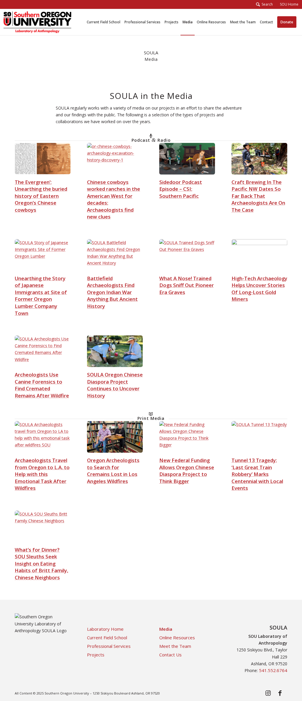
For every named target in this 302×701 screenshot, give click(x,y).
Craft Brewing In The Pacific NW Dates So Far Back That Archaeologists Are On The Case (258, 196)
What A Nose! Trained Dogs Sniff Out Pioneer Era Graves (186, 285)
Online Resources (177, 637)
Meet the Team (175, 646)
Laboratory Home (105, 629)
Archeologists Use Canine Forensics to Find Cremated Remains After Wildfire (42, 385)
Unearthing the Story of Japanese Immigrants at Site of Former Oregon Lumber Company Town (41, 296)
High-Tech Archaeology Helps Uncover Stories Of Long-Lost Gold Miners (259, 289)
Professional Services (109, 646)
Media (165, 629)
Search (266, 4)
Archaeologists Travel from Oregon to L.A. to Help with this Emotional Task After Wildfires (42, 474)
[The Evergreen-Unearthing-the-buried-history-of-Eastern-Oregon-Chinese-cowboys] (42, 159)
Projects (95, 655)
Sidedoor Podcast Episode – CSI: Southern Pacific (180, 189)
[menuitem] (287, 4)
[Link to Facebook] (279, 692)
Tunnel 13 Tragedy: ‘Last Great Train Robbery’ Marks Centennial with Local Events (257, 474)
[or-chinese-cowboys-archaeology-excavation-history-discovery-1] (115, 159)
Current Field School (107, 637)
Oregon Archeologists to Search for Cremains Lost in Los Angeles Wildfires (113, 471)
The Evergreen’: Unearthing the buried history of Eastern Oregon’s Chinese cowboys (41, 196)
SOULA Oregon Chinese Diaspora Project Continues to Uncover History (115, 385)
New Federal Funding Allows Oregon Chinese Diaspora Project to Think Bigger (186, 471)
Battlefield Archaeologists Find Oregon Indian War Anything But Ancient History (112, 292)
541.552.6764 (273, 670)
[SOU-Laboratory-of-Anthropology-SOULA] (37, 22)
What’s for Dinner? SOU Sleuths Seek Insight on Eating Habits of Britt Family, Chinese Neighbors (41, 563)
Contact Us (170, 655)
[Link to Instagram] (268, 692)
